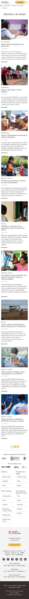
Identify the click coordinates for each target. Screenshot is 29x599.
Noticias (4, 505)
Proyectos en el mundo (20, 473)
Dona (4, 485)
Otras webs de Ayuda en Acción (21, 492)
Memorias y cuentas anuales (7, 510)
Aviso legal (14, 592)
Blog (3, 500)
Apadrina (5, 481)
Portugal (19, 509)
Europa (19, 485)
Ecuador (19, 513)
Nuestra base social (6, 520)
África (19, 481)
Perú (18, 496)
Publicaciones (6, 515)
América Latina (21, 477)
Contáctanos (14, 545)
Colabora (4, 472)
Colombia (20, 505)
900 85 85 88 (14, 540)
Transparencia (6, 496)
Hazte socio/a (6, 477)
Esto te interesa (6, 491)
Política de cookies (14, 594)
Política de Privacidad (14, 591)
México (19, 500)
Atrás (5, 8)
